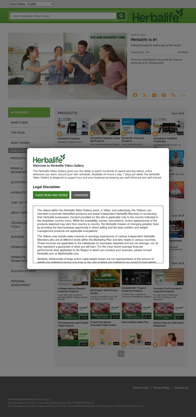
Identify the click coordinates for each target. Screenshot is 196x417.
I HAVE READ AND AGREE (51, 195)
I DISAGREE (80, 195)
